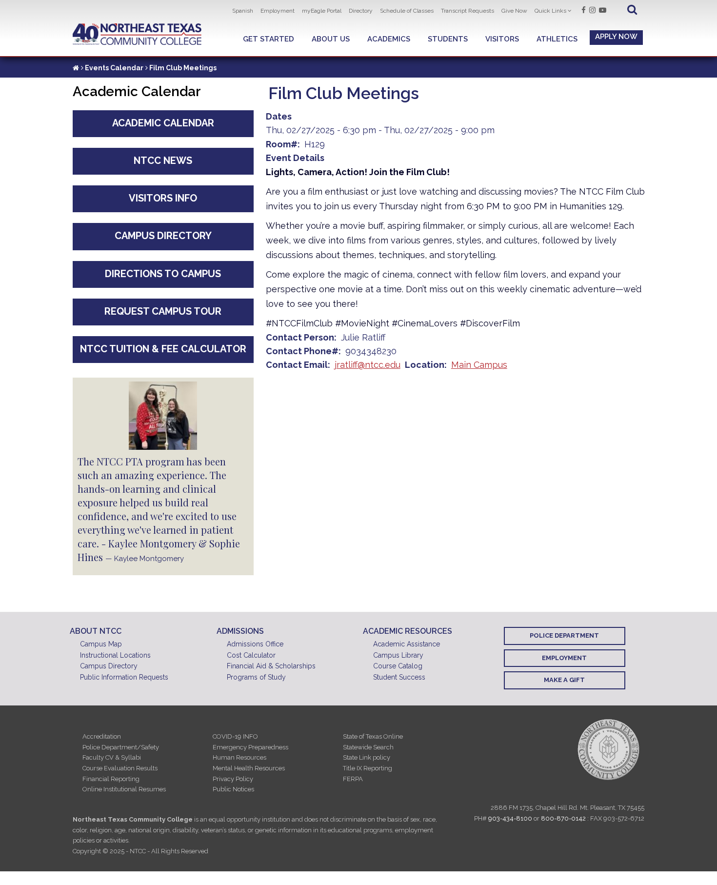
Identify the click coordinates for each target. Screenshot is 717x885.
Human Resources (239, 757)
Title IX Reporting (367, 768)
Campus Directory (163, 235)
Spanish (242, 10)
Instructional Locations (115, 655)
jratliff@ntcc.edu (367, 365)
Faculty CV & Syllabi (111, 757)
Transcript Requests (467, 10)
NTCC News (163, 160)
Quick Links (550, 10)
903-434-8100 (510, 818)
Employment (277, 10)
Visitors (502, 39)
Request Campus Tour (162, 311)
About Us (331, 39)
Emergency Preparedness (250, 747)
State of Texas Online (373, 736)
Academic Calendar (163, 123)
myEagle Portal (321, 10)
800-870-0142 (563, 818)
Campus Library (398, 655)
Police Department (564, 635)
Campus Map (101, 644)
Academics (388, 39)
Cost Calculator (251, 655)
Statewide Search (368, 747)
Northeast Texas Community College (137, 34)
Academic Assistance (406, 644)
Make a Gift (564, 680)
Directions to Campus (163, 274)
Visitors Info (163, 198)
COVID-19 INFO (235, 736)
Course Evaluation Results (120, 768)
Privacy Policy (233, 779)
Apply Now (616, 36)
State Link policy (366, 757)
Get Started (268, 39)
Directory (361, 10)
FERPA (353, 779)
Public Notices (233, 789)
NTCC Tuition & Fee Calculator (163, 349)
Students (448, 39)
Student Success (399, 677)
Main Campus (479, 365)
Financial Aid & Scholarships (271, 666)
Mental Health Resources (249, 768)
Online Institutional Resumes (124, 789)
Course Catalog (397, 666)
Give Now (514, 10)
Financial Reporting (110, 779)
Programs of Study (256, 677)
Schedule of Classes (407, 10)
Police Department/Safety (120, 747)
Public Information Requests (124, 677)
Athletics (557, 39)
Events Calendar (114, 68)
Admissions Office (255, 644)
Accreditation (101, 736)
